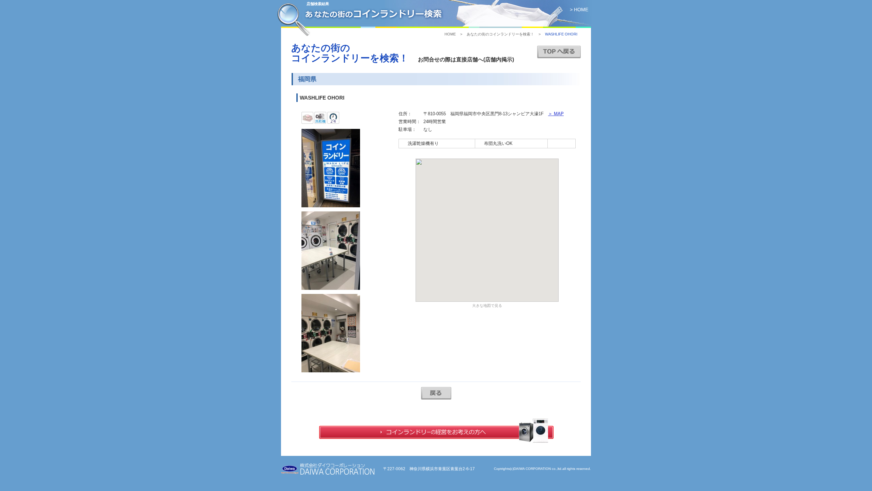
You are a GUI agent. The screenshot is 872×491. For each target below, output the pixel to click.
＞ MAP (556, 113)
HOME (450, 34)
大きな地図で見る (487, 305)
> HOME (579, 9)
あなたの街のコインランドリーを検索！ (500, 34)
